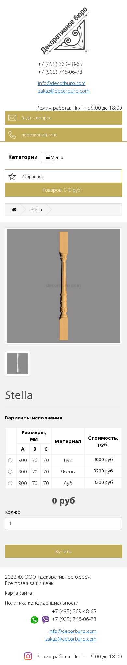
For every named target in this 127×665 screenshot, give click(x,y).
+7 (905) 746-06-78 (74, 619)
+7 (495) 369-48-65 (74, 611)
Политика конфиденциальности (41, 602)
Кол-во (13, 512)
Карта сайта (18, 593)
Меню (52, 157)
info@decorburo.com (62, 83)
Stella (36, 209)
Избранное (32, 176)
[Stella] (63, 285)
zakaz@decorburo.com (63, 90)
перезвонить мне (39, 135)
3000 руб (103, 459)
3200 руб (103, 471)
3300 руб (103, 482)
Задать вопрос (36, 118)
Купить (64, 551)
